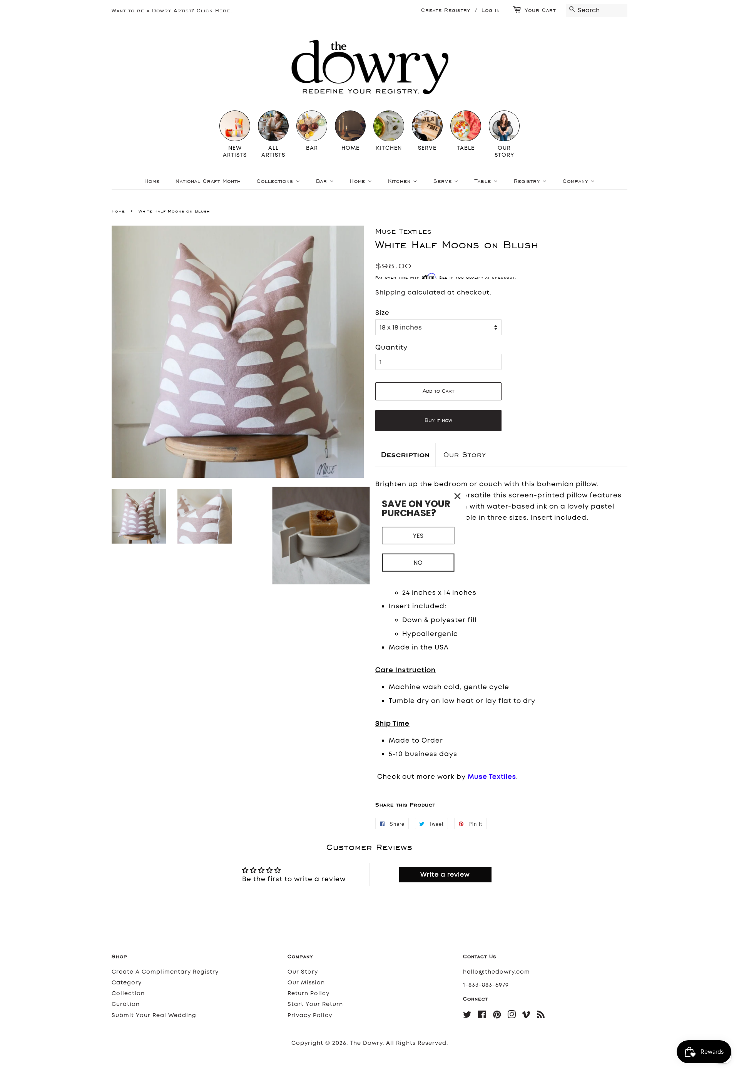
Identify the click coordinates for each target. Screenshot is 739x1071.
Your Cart (540, 10)
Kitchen (400, 181)
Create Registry (445, 10)
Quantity (391, 347)
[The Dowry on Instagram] (511, 1016)
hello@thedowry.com (496, 972)
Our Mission (306, 982)
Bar (322, 181)
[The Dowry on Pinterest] (497, 1016)
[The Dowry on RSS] (541, 1016)
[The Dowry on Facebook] (482, 1016)
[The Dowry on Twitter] (467, 1016)
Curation (126, 1004)
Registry (528, 181)
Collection (128, 993)
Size (382, 312)
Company (576, 181)
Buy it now (438, 420)
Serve (443, 181)
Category (127, 982)
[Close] (457, 496)
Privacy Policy (310, 1015)
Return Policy (308, 993)
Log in (491, 10)
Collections (276, 181)
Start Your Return (315, 1004)
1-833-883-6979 (486, 985)
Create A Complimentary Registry (165, 972)
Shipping (390, 292)
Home (152, 181)
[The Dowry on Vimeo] (526, 1016)
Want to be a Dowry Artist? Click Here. (172, 10)
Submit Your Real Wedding (154, 1015)
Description (405, 454)
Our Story (464, 454)
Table (484, 181)
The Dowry (366, 1043)
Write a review (445, 874)
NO (418, 562)
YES (418, 535)
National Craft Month (208, 181)
